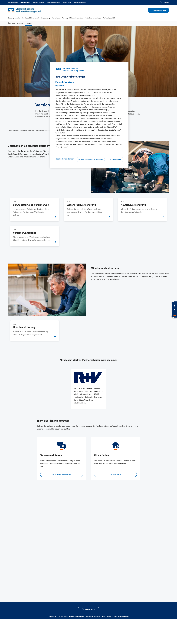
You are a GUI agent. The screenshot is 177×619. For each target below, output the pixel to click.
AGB (103, 616)
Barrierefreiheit (112, 616)
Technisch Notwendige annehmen (91, 159)
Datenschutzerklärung (64, 82)
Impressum (52, 616)
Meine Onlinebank (80, 3)
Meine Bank (67, 3)
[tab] (14, 18)
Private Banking (38, 3)
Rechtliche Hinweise (93, 616)
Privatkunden (13, 3)
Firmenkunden (25, 3)
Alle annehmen (115, 159)
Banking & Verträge (53, 3)
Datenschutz (62, 616)
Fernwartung (123, 616)
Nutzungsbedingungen (76, 616)
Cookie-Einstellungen (65, 159)
